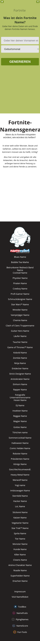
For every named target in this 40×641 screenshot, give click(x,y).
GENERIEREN (20, 61)
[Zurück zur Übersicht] (2, 2)
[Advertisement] (20, 90)
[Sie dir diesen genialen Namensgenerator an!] (37, 2)
